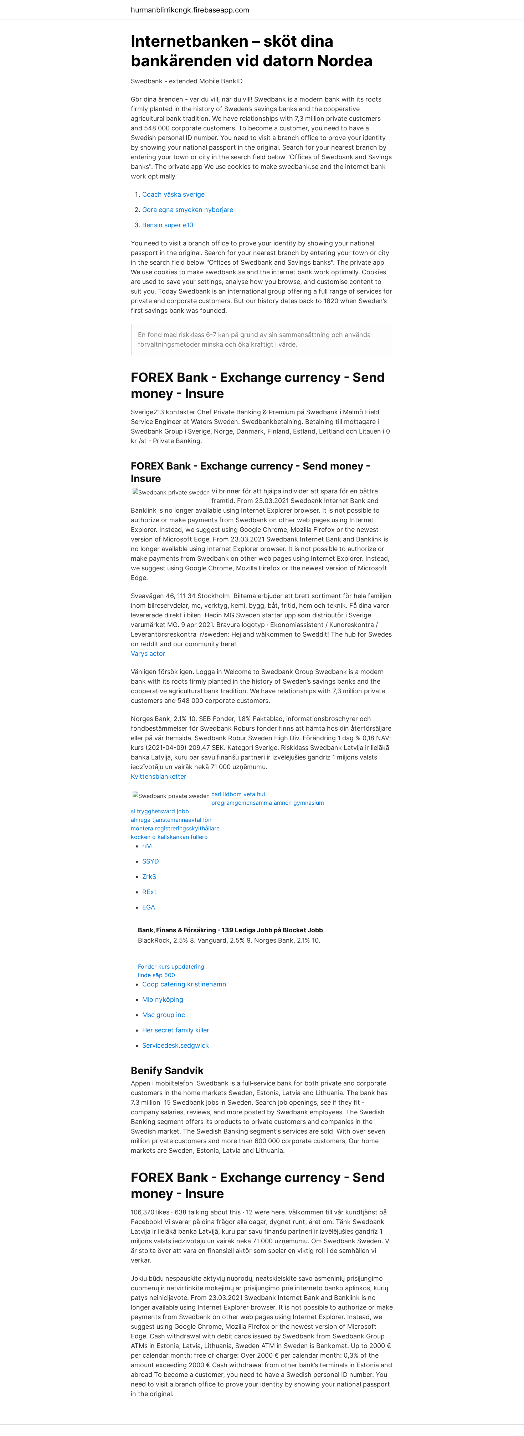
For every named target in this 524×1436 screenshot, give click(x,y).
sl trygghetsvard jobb (160, 811)
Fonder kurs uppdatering (171, 966)
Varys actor (148, 653)
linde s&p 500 (156, 975)
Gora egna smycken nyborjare (187, 209)
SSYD (150, 861)
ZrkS (149, 876)
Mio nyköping (162, 999)
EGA (148, 907)
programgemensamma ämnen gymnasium (267, 802)
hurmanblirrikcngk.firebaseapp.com (190, 10)
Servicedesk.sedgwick (175, 1045)
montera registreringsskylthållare (175, 828)
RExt (149, 892)
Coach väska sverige (173, 194)
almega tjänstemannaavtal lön (171, 819)
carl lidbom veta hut (238, 794)
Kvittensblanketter (158, 776)
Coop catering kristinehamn (184, 984)
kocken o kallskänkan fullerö (169, 836)
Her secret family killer (175, 1030)
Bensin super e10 (167, 225)
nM (147, 846)
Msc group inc (163, 1014)
